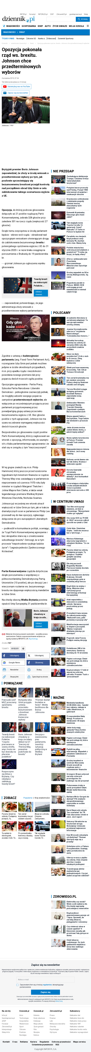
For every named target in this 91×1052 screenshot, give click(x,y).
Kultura (36, 1035)
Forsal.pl (5, 1024)
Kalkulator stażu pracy (78, 1021)
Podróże (22, 1032)
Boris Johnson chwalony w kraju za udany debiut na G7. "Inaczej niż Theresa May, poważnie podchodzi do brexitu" (41, 614)
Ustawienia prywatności (42, 1045)
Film (35, 1029)
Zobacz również (39, 293)
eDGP (4, 1021)
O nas (14, 1042)
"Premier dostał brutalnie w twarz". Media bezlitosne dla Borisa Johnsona (42, 706)
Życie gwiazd (38, 1027)
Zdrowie (22, 1029)
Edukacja (37, 1021)
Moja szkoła (38, 1024)
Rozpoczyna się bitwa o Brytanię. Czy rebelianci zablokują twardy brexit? (8, 777)
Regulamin (44, 1042)
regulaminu (47, 985)
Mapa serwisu (79, 1042)
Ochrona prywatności (61, 1042)
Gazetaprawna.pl (8, 1018)
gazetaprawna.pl (75, 14)
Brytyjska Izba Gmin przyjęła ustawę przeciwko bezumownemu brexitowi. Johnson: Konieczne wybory (25, 710)
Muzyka (37, 1032)
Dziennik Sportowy (65, 38)
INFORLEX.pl (43, 14)
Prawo (52, 1015)
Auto (21, 1015)
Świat (22, 32)
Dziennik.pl (24, 1011)
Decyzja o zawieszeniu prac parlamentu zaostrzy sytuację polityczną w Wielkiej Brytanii (41, 744)
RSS (57, 1045)
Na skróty (6, 1011)
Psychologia (54, 1029)
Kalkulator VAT (75, 1024)
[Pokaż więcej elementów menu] (88, 26)
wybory (15, 648)
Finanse (53, 1018)
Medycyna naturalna (57, 1024)
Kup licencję (33, 639)
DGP (52, 14)
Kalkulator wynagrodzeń (79, 1032)
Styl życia (53, 1032)
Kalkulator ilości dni (77, 1018)
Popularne (27, 798)
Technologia (24, 1018)
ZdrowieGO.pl (62, 14)
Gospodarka (23, 1021)
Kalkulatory (75, 1011)
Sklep (86, 14)
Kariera (33, 1042)
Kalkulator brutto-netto (78, 1029)
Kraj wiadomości (42, 798)
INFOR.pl (23, 14)
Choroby (53, 1027)
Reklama (24, 1042)
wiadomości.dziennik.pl (18, 43)
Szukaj (84, 19)
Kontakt (6, 1042)
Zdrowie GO (31, 38)
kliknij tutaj (59, 1001)
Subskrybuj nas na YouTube (19, 86)
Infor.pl (4, 1015)
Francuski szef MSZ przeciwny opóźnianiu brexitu (9, 704)
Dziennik (4, 43)
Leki (51, 1021)
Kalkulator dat (75, 1015)
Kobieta (36, 1015)
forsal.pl (32, 14)
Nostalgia (20, 38)
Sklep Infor (6, 1032)
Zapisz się (45, 992)
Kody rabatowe (39, 1018)
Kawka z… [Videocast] (47, 38)
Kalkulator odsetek (77, 1027)
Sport (21, 1027)
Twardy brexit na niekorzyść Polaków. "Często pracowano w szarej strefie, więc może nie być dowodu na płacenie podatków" (41, 282)
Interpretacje (6, 1029)
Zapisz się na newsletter (18, 93)
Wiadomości (9, 32)
